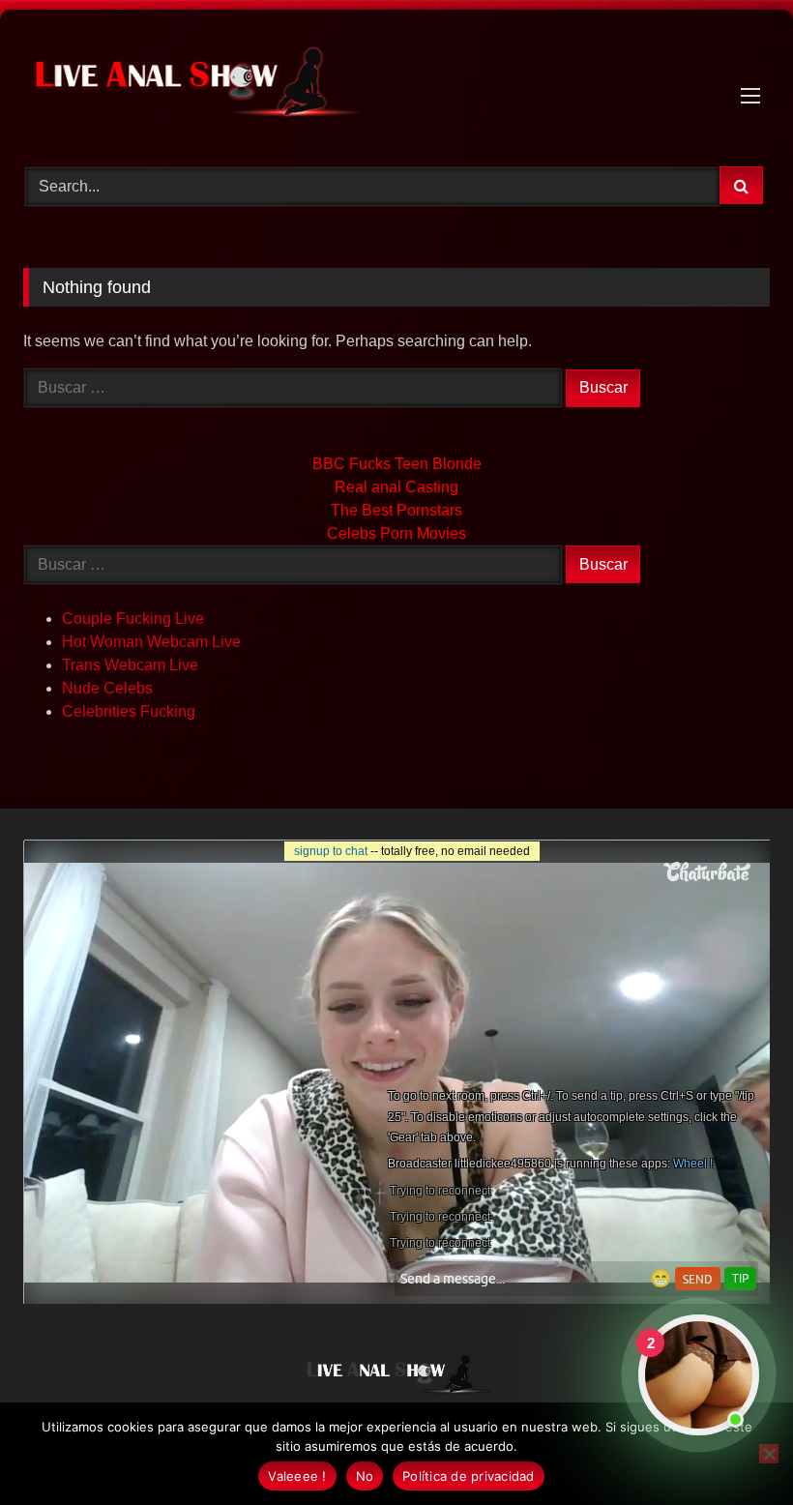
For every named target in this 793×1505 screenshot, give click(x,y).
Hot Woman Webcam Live (151, 642)
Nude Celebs (107, 688)
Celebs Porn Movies (396, 533)
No (365, 1476)
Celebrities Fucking (128, 711)
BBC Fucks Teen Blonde (397, 464)
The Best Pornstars (396, 510)
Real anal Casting (396, 487)
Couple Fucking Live (133, 618)
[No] (768, 1453)
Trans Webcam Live (130, 665)
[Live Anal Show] (396, 81)
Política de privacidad (468, 1476)
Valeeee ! (297, 1476)
